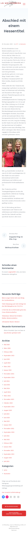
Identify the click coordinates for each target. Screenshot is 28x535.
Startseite (23, 44)
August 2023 (8, 410)
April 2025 (7, 363)
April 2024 (7, 392)
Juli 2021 (6, 461)
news (5, 470)
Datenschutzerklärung (14, 528)
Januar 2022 (8, 447)
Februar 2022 (8, 443)
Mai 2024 (7, 388)
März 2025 (7, 366)
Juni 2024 (7, 385)
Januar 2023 (8, 425)
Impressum (13, 530)
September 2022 (9, 432)
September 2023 (9, 407)
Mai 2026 (7, 344)
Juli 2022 (6, 436)
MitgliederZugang (11, 506)
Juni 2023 (7, 417)
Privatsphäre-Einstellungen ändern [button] (14, 513)
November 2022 (9, 428)
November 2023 (9, 399)
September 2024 (9, 377)
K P (17, 44)
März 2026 (7, 348)
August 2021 (8, 458)
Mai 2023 (7, 421)
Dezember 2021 (9, 450)
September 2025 (9, 355)
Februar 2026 (8, 352)
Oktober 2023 (8, 403)
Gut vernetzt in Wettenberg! (11, 492)
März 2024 (7, 396)
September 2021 (9, 454)
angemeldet (12, 272)
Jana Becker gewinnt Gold (12, 333)
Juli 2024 (6, 381)
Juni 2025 (7, 359)
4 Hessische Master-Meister (11, 322)
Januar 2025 (8, 370)
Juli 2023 (6, 414)
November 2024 (9, 374)
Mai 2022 (7, 439)
